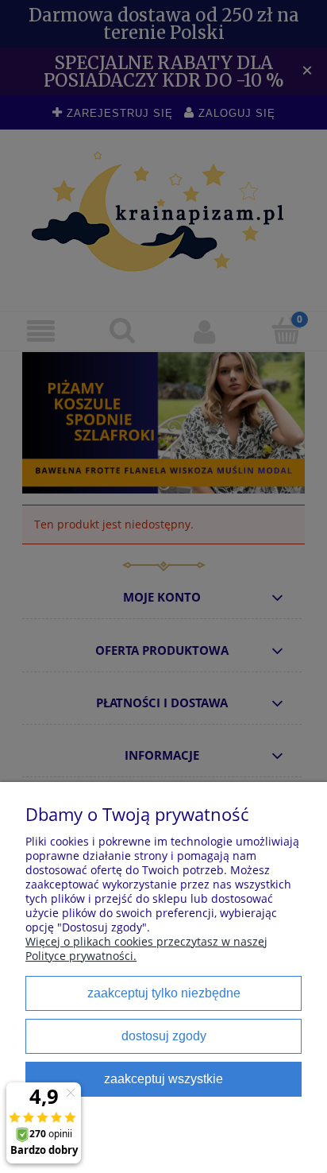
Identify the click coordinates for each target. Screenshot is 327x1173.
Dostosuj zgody (163, 1035)
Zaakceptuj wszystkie (163, 1078)
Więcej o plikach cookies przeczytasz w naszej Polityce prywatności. (146, 948)
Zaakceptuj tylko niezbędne (163, 992)
